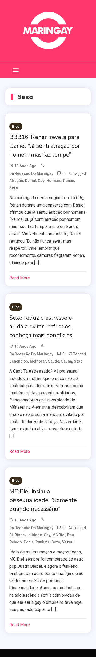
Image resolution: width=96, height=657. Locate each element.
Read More (19, 277)
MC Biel (58, 535)
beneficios (18, 361)
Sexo (13, 188)
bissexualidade (28, 535)
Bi (11, 535)
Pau (70, 535)
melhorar (38, 361)
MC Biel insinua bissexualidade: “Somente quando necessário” (43, 500)
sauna (66, 361)
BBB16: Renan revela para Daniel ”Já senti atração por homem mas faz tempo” (44, 146)
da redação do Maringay (31, 173)
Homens (53, 180)
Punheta (42, 542)
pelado (15, 542)
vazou (67, 542)
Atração (16, 180)
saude (53, 361)
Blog (16, 126)
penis (29, 542)
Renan (68, 180)
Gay (41, 180)
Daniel (30, 180)
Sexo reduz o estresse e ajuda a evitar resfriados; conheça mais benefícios (40, 326)
